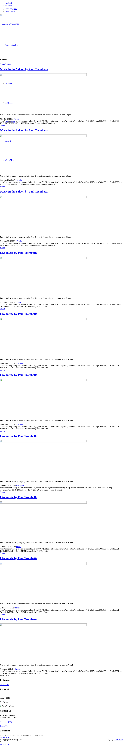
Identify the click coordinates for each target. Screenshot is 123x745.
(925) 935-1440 (11, 9)
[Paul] (43, 75)
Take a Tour (4, 726)
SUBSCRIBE (5, 737)
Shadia (16, 119)
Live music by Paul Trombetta (18, 252)
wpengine (20, 486)
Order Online (10, 11)
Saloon (2, 64)
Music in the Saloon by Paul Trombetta (24, 69)
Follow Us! (4, 685)
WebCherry (118, 740)
